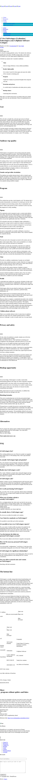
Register (5, 746)
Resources (5, 743)
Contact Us (6, 745)
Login (4, 748)
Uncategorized (13, 46)
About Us (5, 742)
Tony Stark (21, 46)
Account (5, 752)
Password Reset (7, 750)
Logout (5, 749)
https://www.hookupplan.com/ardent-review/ (18, 718)
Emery (5, 779)
